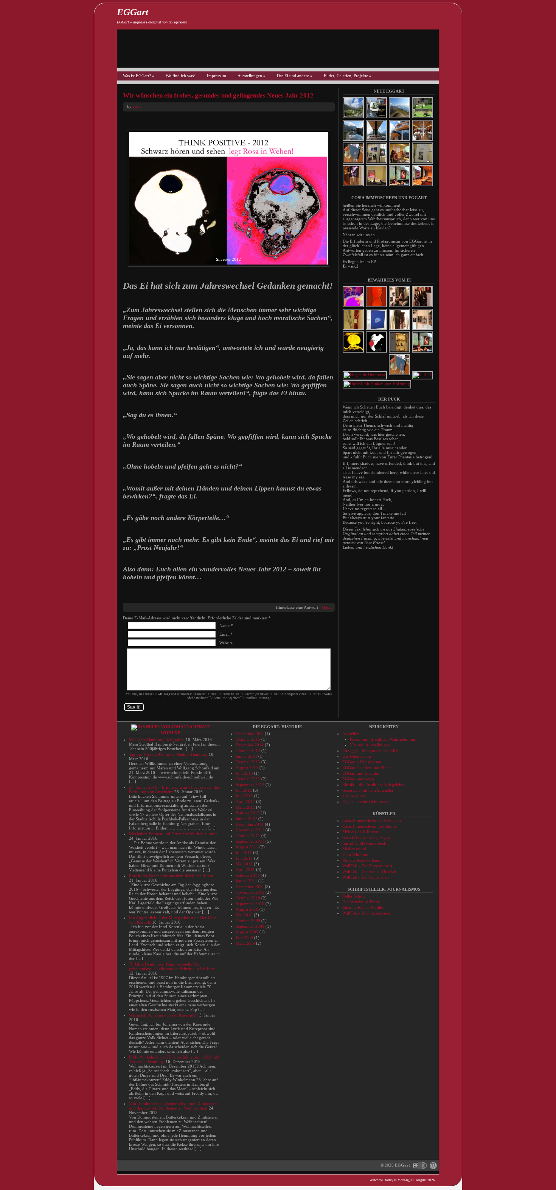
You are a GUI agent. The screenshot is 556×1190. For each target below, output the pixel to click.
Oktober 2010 (248, 898)
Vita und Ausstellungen (370, 745)
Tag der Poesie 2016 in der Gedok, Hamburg (168, 754)
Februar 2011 (247, 875)
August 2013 (247, 767)
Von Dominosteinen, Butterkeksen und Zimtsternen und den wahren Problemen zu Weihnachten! (174, 1105)
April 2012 (245, 801)
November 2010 (250, 892)
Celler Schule (353, 896)
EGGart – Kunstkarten (361, 762)
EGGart (132, 12)
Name (224, 625)
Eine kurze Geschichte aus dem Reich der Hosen (171, 875)
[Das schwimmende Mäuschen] (377, 329)
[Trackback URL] (450, 1101)
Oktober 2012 (248, 779)
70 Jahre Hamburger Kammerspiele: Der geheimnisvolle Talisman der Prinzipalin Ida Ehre (172, 966)
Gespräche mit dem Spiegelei (367, 790)
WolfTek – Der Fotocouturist (367, 865)
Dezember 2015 (250, 733)
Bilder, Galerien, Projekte (347, 75)
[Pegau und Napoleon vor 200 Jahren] (423, 329)
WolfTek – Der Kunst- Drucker (369, 871)
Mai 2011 (244, 864)
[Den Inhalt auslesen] (138, 726)
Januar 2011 (246, 881)
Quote (327, 607)
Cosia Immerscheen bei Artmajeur (371, 820)
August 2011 (247, 847)
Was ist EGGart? (138, 75)
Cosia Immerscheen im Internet (369, 826)
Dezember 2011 (250, 824)
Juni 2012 (244, 796)
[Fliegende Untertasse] (365, 374)
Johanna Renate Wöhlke (363, 907)
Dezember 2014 (250, 745)
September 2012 (250, 784)
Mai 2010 (244, 915)
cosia (137, 106)
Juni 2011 (244, 858)
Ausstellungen (252, 75)
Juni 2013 (244, 773)
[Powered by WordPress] (432, 1165)
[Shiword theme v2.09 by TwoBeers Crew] (419, 1165)
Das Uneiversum (356, 756)
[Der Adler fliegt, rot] (377, 352)
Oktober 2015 (248, 739)
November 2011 (250, 830)
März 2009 (245, 943)
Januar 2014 (246, 756)
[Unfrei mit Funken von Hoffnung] (377, 383)
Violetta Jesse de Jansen (362, 860)
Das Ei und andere (294, 75)
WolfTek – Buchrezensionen (366, 913)
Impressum (216, 75)
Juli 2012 (244, 790)
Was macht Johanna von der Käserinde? (163, 1015)
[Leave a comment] (450, 1076)
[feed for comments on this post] (450, 1088)
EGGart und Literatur (361, 773)
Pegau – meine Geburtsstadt (366, 801)
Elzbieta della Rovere (360, 831)
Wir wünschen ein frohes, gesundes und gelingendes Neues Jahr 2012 (218, 95)
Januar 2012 (246, 818)
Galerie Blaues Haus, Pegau (366, 837)
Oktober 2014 (248, 750)
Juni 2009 (244, 937)
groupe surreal (355, 796)
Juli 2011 (244, 852)
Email (224, 634)
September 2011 (250, 841)
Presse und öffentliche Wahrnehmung (382, 739)
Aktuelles (350, 733)
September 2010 (250, 903)
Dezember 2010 (250, 886)
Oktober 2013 (248, 762)
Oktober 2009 (248, 920)
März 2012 (245, 807)
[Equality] (377, 306)
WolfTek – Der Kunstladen (365, 877)
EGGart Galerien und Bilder (366, 767)
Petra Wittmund (356, 854)
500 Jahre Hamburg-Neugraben (157, 739)
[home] (450, 1114)
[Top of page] (450, 1153)
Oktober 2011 (248, 835)
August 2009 (247, 932)
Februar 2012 (247, 813)
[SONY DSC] (400, 329)
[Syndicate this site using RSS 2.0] (450, 15)
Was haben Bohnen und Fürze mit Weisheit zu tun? (173, 833)
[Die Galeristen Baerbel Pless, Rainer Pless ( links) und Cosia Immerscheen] (423, 306)
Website (226, 643)
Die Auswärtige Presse (361, 901)
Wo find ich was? (181, 75)
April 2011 (245, 869)
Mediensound (354, 848)
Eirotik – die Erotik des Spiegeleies (373, 784)
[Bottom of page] (450, 1166)
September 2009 (250, 926)
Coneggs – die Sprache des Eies (370, 750)
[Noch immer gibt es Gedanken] (423, 374)
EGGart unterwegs (358, 779)
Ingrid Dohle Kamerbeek (364, 843)
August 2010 (247, 909)
